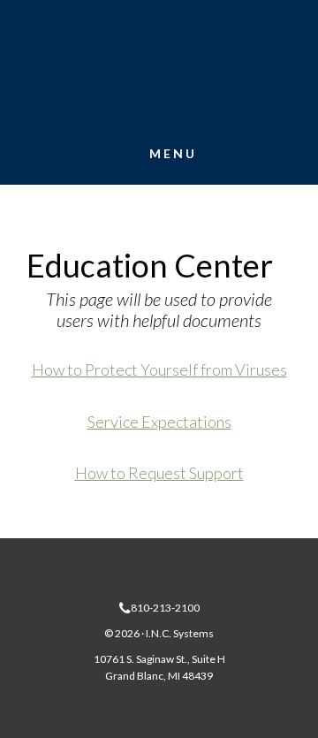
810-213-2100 (165, 607)
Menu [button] (173, 153)
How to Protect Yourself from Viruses (159, 369)
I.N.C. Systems (180, 633)
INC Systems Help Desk (159, 72)
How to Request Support (159, 473)
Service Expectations (159, 421)
